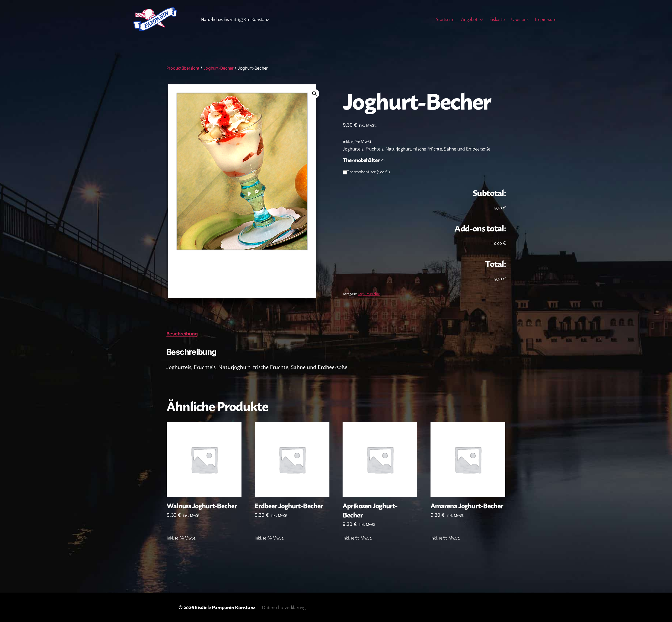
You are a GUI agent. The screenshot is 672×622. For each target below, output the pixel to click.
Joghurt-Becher (218, 68)
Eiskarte (497, 19)
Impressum (545, 19)
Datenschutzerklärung (284, 607)
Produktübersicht (183, 68)
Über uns (519, 19)
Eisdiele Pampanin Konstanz (225, 607)
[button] (314, 94)
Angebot (469, 19)
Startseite (445, 19)
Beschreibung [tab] (182, 333)
